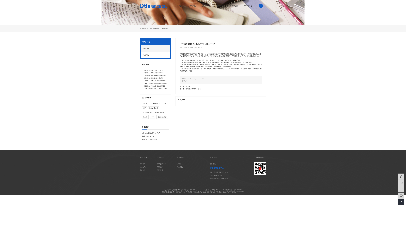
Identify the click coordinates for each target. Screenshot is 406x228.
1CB (164, 103)
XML (242, 192)
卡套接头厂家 (147, 112)
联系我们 (248, 6)
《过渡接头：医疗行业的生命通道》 (153, 73)
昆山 (190, 192)
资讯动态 (234, 6)
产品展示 (161, 158)
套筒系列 (160, 167)
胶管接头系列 (161, 164)
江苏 (177, 192)
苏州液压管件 (159, 112)
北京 (207, 192)
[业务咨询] (401, 177)
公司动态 (165, 28)
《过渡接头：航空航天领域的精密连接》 (154, 75)
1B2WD (145, 103)
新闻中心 (157, 28)
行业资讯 (146, 55)
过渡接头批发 (162, 117)
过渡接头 (160, 170)
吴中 (180, 192)
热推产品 (165, 192)
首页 (180, 6)
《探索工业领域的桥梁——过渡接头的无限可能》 (157, 83)
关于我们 (192, 6)
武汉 (201, 192)
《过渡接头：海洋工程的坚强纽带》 (153, 78)
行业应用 (220, 6)
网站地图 (233, 192)
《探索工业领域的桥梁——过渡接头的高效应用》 (157, 88)
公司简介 (142, 164)
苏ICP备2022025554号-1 (218, 190)
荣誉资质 (142, 170)
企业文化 (142, 167)
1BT (144, 108)
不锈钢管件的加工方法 (193, 89)
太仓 (184, 192)
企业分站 (226, 192)
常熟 (187, 192)
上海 (204, 192)
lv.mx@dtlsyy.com (151, 139)
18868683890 (150, 136)
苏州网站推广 (238, 190)
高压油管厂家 (155, 103)
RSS (238, 192)
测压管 (145, 117)
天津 (197, 192)
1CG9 (152, 117)
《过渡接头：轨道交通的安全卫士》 (153, 70)
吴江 (194, 192)
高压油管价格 (153, 108)
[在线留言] (401, 196)
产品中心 (206, 6)
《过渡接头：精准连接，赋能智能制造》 (154, 86)
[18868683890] (401, 183)
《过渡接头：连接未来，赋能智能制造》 (154, 80)
